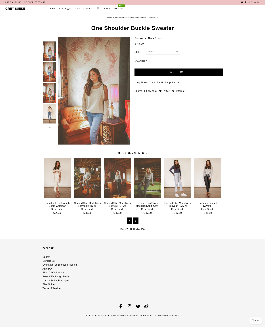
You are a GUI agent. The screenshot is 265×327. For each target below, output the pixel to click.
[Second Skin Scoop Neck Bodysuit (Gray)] (147, 197)
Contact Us (48, 261)
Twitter (165, 91)
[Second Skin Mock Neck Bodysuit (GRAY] (117, 197)
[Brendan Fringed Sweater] (207, 197)
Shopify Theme (127, 316)
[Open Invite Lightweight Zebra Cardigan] (57, 197)
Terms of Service (51, 288)
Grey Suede (15, 8)
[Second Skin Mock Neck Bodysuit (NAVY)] (177, 197)
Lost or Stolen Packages (55, 280)
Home (109, 17)
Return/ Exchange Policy (55, 276)
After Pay (47, 268)
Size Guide (48, 284)
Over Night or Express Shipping (59, 264)
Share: (138, 91)
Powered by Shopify (168, 316)
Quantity (140, 61)
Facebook (151, 91)
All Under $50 (121, 17)
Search (46, 257)
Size (137, 52)
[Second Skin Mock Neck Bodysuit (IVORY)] (87, 197)
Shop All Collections (53, 272)
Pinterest (179, 91)
